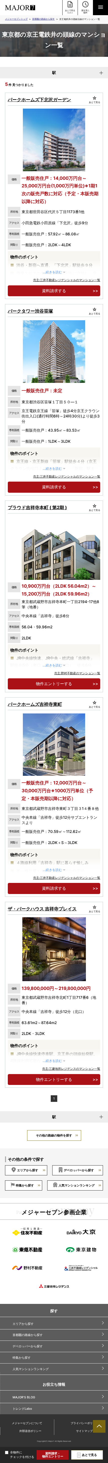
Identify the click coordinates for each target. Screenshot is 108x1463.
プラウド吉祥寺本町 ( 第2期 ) (37, 507)
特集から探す (25, 1185)
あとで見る (89, 1455)
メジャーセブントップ (16, 18)
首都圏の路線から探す (43, 18)
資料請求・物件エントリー (52, 1454)
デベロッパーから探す (79, 1170)
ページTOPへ (99, 1426)
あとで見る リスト (70, 11)
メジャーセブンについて (27, 1423)
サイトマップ (84, 1431)
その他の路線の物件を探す (54, 1135)
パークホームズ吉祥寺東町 (35, 704)
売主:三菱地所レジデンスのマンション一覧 (71, 1069)
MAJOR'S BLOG (24, 1397)
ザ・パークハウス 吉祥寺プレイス (42, 908)
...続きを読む (52, 272)
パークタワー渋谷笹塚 (30, 311)
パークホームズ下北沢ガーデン (39, 99)
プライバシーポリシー (84, 1423)
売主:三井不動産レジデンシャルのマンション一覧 (66, 280)
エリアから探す (27, 1170)
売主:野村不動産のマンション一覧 (77, 673)
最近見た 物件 (85, 11)
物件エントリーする (54, 683)
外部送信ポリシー (30, 1431)
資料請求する (54, 290)
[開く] (100, 7)
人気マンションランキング (77, 1185)
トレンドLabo (22, 1408)
